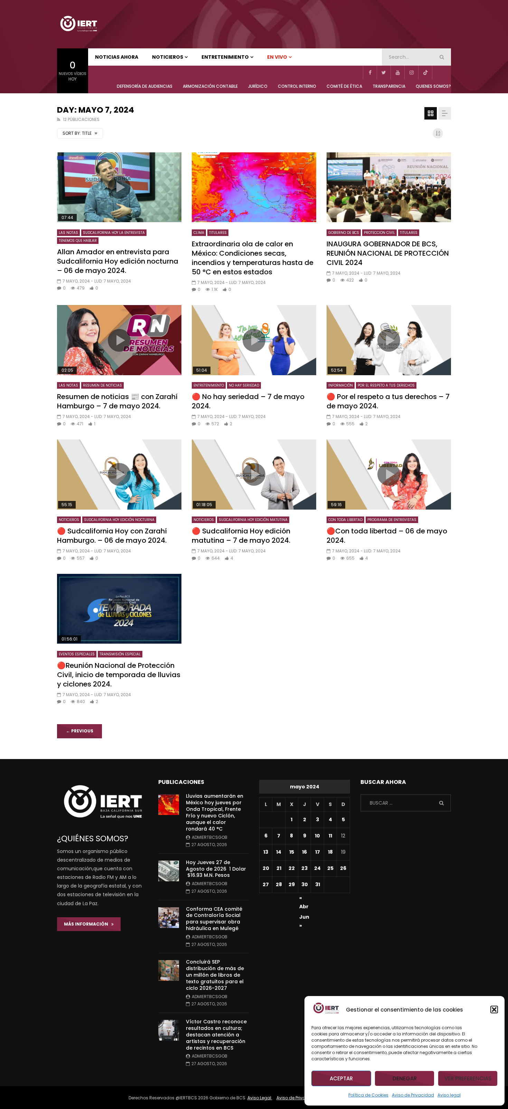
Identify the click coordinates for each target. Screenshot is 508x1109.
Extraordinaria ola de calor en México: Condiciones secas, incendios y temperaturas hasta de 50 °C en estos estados (252, 258)
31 (317, 884)
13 (265, 852)
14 (278, 852)
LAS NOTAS (68, 232)
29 (292, 884)
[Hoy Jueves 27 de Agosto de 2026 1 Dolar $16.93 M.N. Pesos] (168, 871)
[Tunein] (439, 72)
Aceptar (341, 1078)
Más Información (87, 924)
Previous (79, 731)
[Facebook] (370, 72)
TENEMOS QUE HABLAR (78, 240)
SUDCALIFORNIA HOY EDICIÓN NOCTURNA (119, 519)
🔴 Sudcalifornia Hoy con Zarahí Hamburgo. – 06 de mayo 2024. (112, 535)
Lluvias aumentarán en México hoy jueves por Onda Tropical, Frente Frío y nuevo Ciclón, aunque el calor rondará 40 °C (214, 812)
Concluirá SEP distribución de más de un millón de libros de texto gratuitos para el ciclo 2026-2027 (215, 975)
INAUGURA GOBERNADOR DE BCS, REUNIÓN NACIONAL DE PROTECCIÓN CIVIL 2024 (388, 253)
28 (279, 884)
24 (317, 868)
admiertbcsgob (209, 837)
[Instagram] (411, 72)
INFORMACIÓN (340, 385)
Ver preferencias (467, 1078)
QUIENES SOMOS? (433, 86)
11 (330, 835)
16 (304, 852)
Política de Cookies (368, 1095)
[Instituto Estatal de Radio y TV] (78, 24)
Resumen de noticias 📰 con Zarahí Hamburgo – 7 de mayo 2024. (117, 401)
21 (278, 868)
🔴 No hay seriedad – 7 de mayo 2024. (248, 401)
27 (266, 884)
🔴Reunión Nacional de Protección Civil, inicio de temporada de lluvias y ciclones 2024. (118, 675)
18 (330, 852)
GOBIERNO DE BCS (343, 232)
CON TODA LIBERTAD (345, 519)
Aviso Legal (259, 1098)
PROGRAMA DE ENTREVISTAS (391, 519)
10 (317, 835)
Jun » (304, 917)
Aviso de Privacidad (413, 1095)
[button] (494, 1009)
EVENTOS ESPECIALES (77, 654)
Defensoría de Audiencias (144, 86)
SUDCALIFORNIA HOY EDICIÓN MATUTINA (253, 519)
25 (330, 868)
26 (343, 868)
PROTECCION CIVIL (379, 232)
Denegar (405, 1078)
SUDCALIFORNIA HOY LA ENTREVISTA (114, 232)
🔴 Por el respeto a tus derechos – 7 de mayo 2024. (388, 401)
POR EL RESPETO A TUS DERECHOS (386, 385)
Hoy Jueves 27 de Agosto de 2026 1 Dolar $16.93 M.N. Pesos (216, 869)
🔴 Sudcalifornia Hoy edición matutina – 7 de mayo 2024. (241, 535)
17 (317, 852)
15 (291, 852)
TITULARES (218, 232)
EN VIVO (277, 57)
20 (266, 868)
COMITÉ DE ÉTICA (344, 86)
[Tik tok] (425, 72)
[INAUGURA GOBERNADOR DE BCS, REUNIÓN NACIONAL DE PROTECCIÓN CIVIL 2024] (389, 187)
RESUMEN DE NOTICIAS (102, 385)
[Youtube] (397, 72)
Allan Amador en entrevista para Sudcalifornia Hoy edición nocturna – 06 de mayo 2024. (117, 261)
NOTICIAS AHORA (116, 57)
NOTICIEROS (167, 57)
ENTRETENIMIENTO (225, 57)
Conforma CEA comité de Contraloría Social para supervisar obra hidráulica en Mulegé (214, 919)
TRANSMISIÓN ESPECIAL (120, 654)
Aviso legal (449, 1095)
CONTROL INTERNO (297, 86)
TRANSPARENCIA (389, 86)
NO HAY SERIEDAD (244, 385)
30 (304, 884)
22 (292, 868)
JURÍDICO (257, 86)
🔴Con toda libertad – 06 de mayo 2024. (387, 535)
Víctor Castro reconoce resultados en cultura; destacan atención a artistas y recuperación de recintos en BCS (216, 1034)
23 (304, 868)
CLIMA (199, 232)
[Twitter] (384, 72)
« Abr (304, 898)
